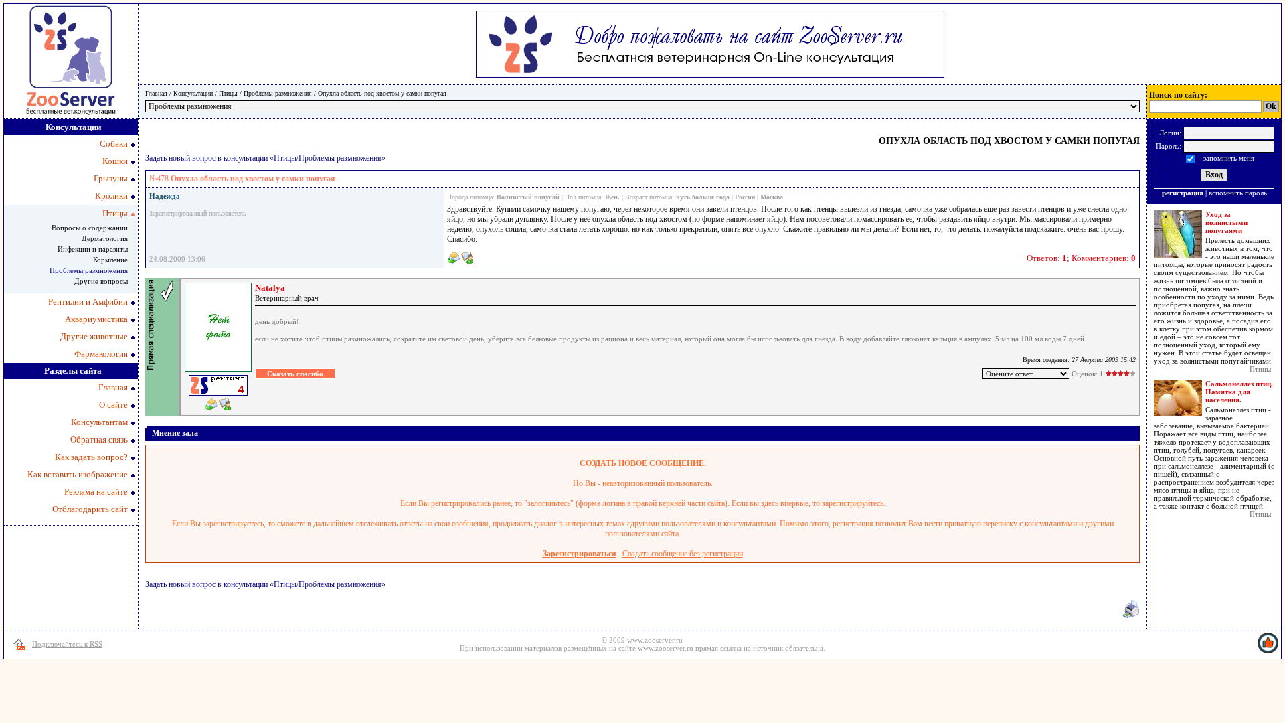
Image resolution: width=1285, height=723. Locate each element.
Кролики (111, 196)
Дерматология (105, 238)
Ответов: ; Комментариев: (1081, 258)
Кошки (115, 161)
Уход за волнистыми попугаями (1226, 222)
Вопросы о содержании (90, 228)
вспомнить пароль (1238, 193)
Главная (156, 93)
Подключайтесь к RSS (67, 644)
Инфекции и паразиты (93, 249)
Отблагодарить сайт (90, 509)
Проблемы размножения (278, 93)
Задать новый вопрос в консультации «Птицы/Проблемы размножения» (265, 158)
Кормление (110, 260)
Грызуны (111, 178)
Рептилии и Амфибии (88, 302)
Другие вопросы (101, 281)
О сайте (113, 405)
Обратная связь (99, 439)
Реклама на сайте (96, 492)
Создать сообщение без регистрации (682, 553)
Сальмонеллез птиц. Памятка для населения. (1239, 392)
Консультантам (99, 422)
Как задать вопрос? (91, 457)
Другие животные (94, 336)
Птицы (228, 93)
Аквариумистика (96, 319)
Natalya (270, 288)
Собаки (114, 144)
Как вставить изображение (77, 474)
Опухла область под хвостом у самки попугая (382, 93)
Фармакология (101, 354)
